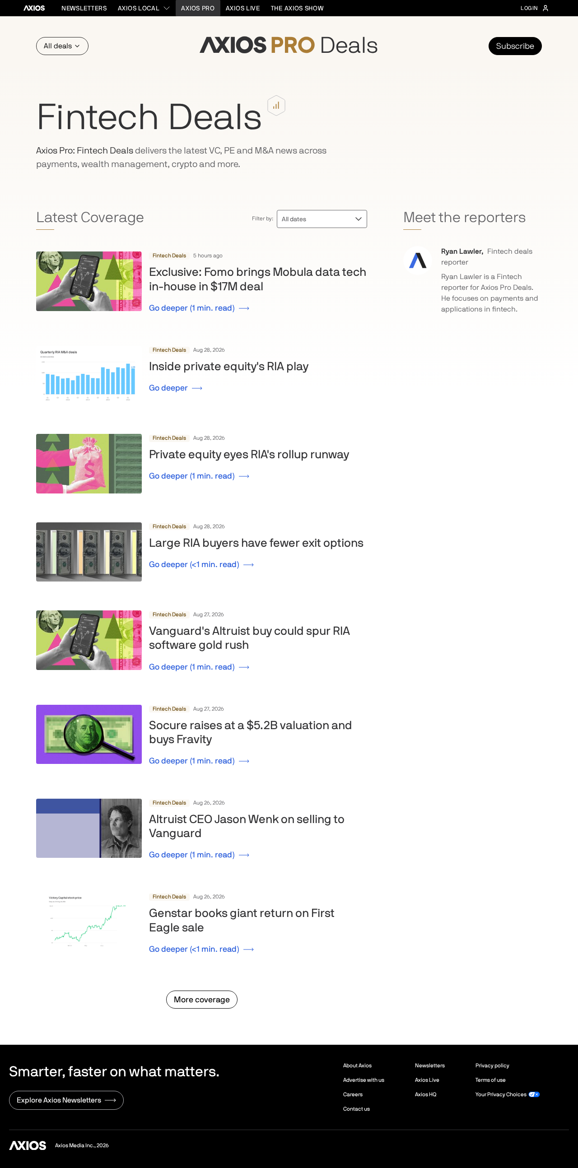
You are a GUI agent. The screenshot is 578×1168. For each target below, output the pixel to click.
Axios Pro (197, 8)
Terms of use (490, 1080)
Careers (353, 1094)
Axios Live (243, 8)
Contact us (356, 1109)
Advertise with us (363, 1080)
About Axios (357, 1065)
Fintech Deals (169, 255)
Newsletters (84, 8)
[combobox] (144, 8)
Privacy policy (492, 1065)
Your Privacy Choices (501, 1094)
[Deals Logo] (289, 46)
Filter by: (262, 218)
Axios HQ (425, 1094)
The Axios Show (297, 8)
